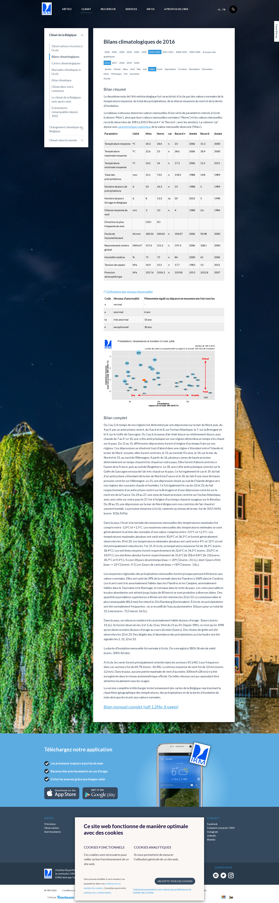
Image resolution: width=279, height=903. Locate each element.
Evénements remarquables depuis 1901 (65, 112)
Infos (151, 9)
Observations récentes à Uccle (67, 48)
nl (219, 9)
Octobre (182, 69)
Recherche (108, 9)
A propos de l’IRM (176, 9)
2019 (129, 62)
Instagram (212, 831)
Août (160, 69)
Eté (126, 73)
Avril (132, 69)
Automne (134, 73)
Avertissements (52, 831)
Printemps (116, 73)
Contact (213, 818)
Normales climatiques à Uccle (66, 71)
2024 (122, 52)
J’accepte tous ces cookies (174, 881)
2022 (137, 52)
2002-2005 (195, 52)
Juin (145, 69)
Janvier (108, 69)
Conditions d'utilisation (74, 890)
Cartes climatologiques (66, 63)
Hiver (106, 73)
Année (107, 78)
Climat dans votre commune (62, 88)
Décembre (207, 69)
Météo (67, 9)
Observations (51, 827)
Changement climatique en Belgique (66, 129)
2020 (136, 62)
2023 (129, 52)
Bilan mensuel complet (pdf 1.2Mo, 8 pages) (141, 706)
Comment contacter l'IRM (220, 827)
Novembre (194, 69)
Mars (126, 69)
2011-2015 (168, 52)
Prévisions (50, 823)
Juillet (152, 69)
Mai (139, 69)
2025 (115, 52)
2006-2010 (181, 52)
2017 (115, 62)
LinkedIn (211, 835)
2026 (107, 52)
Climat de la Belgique (63, 35)
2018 (122, 62)
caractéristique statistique (134, 127)
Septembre (170, 69)
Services (131, 9)
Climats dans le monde (63, 140)
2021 (144, 52)
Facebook (212, 823)
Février (117, 69)
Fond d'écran (276, 31)
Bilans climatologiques (65, 56)
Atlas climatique (62, 80)
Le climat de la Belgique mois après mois (66, 99)
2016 (107, 62)
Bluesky (211, 839)
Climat (86, 9)
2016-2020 (155, 52)
